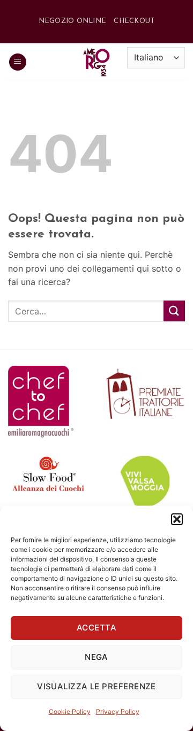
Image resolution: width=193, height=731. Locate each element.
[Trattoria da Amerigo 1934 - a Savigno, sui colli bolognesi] (96, 62)
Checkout (134, 21)
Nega (96, 657)
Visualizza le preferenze (96, 686)
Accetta (96, 627)
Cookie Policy (70, 711)
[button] (177, 519)
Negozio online (73, 21)
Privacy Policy (117, 711)
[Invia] (174, 311)
